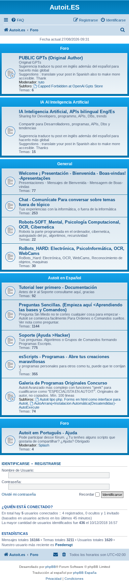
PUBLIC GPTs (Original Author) (51, 57)
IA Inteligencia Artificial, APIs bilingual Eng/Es (67, 111)
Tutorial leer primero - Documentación (58, 287)
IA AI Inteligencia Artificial (64, 102)
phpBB (50, 567)
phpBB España (85, 572)
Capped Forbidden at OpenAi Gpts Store (70, 86)
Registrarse (48, 464)
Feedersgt (64, 545)
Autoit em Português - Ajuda (48, 432)
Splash (43, 445)
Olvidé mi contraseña (19, 494)
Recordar (87, 494)
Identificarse (15, 464)
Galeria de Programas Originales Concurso (63, 383)
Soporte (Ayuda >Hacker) (44, 335)
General (64, 164)
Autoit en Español (64, 278)
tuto (41, 82)
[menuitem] (17, 20)
